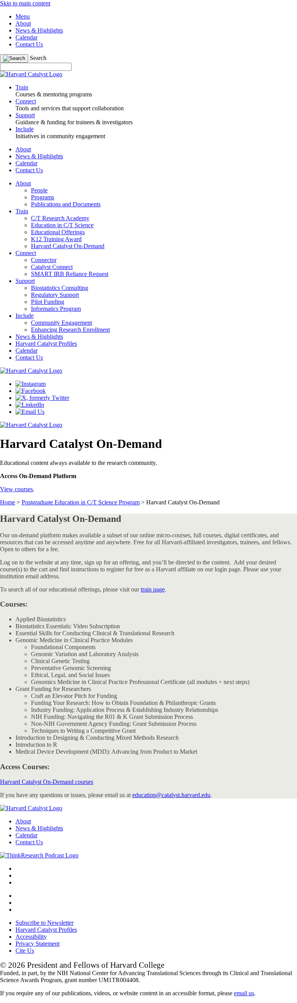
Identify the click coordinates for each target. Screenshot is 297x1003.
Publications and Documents (66, 204)
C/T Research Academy (60, 218)
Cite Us (24, 950)
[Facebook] (30, 390)
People (39, 190)
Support (25, 281)
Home (7, 502)
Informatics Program (56, 308)
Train (21, 211)
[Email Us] (29, 411)
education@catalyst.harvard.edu (171, 795)
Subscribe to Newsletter (44, 922)
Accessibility (31, 936)
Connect (25, 253)
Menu (22, 16)
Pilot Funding (47, 301)
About (23, 23)
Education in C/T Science (62, 225)
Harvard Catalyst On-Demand (67, 246)
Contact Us (29, 44)
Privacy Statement (37, 943)
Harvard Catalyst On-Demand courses (46, 781)
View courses (16, 489)
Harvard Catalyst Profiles (46, 343)
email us (244, 993)
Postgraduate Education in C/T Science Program (81, 502)
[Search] (14, 58)
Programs (42, 197)
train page (153, 589)
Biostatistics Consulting (59, 288)
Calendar (26, 37)
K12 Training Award (56, 239)
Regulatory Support (55, 294)
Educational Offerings (58, 232)
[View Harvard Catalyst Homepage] (31, 74)
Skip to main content (25, 3)
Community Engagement (61, 322)
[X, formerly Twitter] (42, 397)
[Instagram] (30, 384)
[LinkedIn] (29, 404)
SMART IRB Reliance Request (69, 274)
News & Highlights (39, 30)
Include (24, 315)
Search (38, 58)
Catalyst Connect (52, 267)
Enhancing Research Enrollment (70, 329)
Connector (43, 260)
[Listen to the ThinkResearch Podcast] (39, 855)
